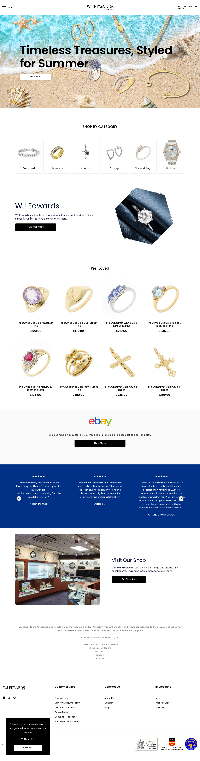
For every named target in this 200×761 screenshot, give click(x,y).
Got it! (27, 747)
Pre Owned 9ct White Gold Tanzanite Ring (121, 324)
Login (157, 698)
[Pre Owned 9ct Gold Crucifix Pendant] (121, 363)
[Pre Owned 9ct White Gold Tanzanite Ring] (121, 299)
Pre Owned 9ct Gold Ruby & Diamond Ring (35, 388)
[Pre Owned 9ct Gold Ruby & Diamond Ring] (35, 363)
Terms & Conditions (65, 707)
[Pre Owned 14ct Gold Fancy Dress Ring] (78, 363)
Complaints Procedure (66, 716)
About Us (109, 698)
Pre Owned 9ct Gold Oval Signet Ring (78, 324)
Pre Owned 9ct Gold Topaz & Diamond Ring (165, 324)
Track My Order (162, 702)
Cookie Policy (61, 712)
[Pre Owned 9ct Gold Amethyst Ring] (35, 299)
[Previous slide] (19, 498)
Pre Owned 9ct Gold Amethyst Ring (35, 324)
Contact (109, 702)
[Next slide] (181, 498)
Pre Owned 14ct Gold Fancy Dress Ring (78, 388)
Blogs (107, 707)
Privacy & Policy (28, 738)
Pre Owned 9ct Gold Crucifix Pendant (121, 388)
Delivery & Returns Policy (67, 702)
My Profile (159, 707)
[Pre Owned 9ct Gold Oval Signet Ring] (78, 299)
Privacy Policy (61, 698)
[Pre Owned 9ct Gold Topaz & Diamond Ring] (164, 299)
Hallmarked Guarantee (66, 721)
